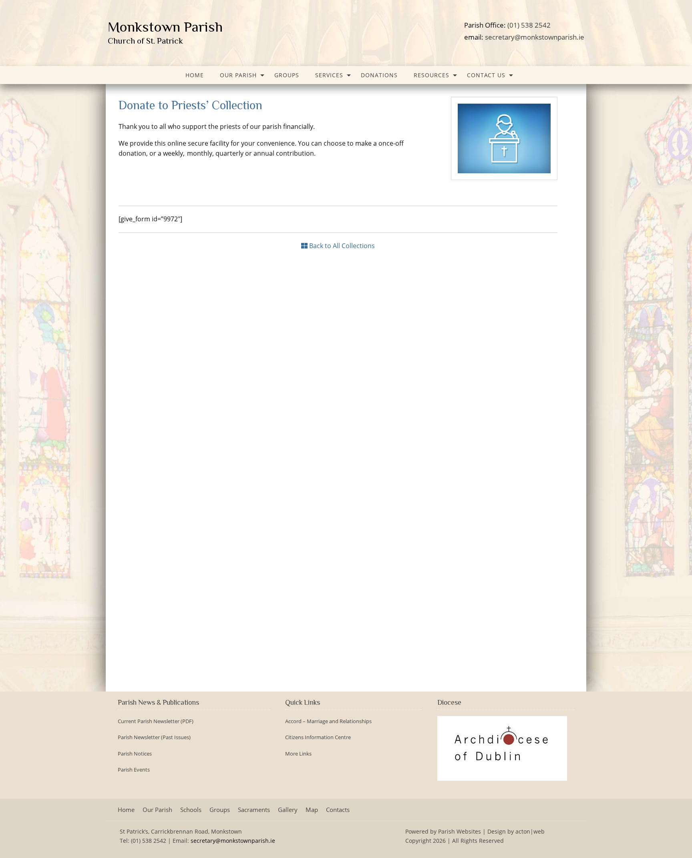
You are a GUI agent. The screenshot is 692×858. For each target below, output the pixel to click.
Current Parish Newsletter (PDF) (155, 721)
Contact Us (486, 75)
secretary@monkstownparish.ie (534, 37)
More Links (298, 753)
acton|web (530, 831)
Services (329, 75)
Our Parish (238, 75)
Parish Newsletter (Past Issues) (154, 737)
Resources (431, 75)
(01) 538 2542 (529, 25)
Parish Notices (135, 753)
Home (194, 75)
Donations (379, 75)
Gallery (288, 810)
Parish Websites (459, 831)
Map (312, 810)
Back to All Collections (341, 245)
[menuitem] (194, 75)
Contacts (338, 810)
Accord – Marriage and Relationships (328, 721)
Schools (190, 810)
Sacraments (254, 810)
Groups (286, 75)
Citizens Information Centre (318, 737)
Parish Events (134, 769)
